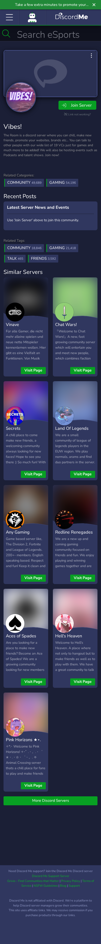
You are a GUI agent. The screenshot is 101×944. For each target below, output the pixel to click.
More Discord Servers (50, 800)
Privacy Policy (70, 881)
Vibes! (13, 126)
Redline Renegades (74, 532)
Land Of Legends (72, 428)
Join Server (81, 105)
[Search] (6, 33)
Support (74, 886)
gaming (62, 248)
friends (43, 258)
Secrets (13, 428)
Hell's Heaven (68, 636)
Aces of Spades (21, 636)
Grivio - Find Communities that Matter (33, 881)
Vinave (12, 324)
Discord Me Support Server (50, 876)
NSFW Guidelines (46, 886)
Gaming (62, 182)
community (24, 248)
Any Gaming (18, 532)
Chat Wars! (66, 324)
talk (15, 258)
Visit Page (33, 370)
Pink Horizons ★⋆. (23, 740)
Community (24, 182)
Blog (63, 886)
